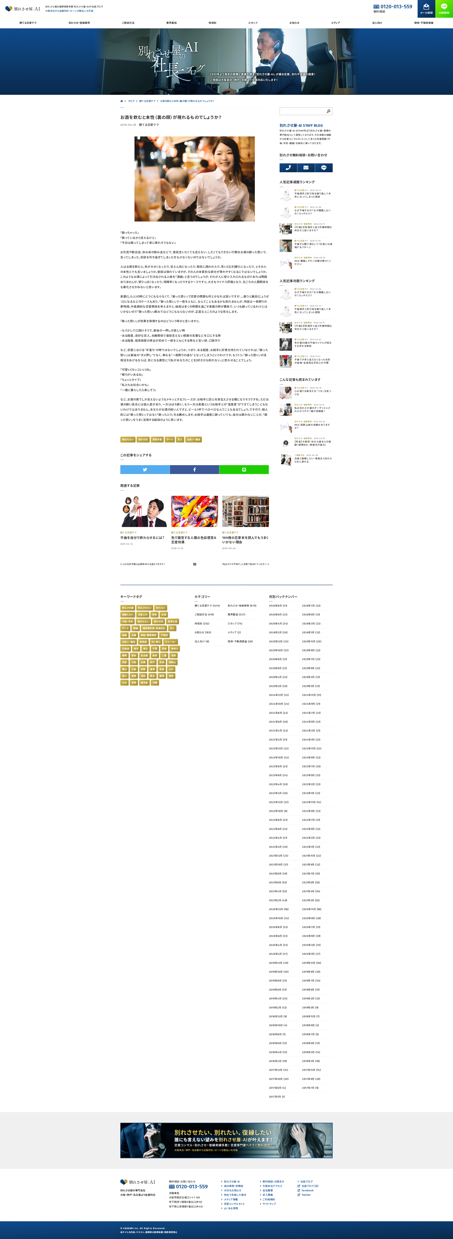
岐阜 (155, 655)
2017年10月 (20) (278, 1079)
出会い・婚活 (193, 439)
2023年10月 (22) (279, 757)
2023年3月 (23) (311, 784)
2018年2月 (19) (278, 1061)
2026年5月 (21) (311, 614)
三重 (164, 655)
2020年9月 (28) (311, 918)
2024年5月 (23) (311, 721)
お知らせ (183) (203, 632)
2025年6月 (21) (278, 668)
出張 (163, 614)
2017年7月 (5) (310, 1087)
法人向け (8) (202, 641)
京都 (124, 662)
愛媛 (133, 676)
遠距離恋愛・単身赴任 (154, 628)
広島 (133, 669)
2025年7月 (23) (311, 659)
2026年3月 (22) (311, 623)
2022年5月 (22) (311, 829)
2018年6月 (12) (278, 1043)
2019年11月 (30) (311, 963)
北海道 (125, 648)
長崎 (171, 676)
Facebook (307, 1190)
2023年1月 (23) (311, 793)
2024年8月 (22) (278, 712)
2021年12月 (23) (278, 855)
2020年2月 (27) (278, 953)
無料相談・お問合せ (273, 1181)
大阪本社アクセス (272, 1186)
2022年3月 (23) (311, 837)
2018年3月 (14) (311, 1052)
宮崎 (133, 682)
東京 (136, 648)
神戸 (152, 662)
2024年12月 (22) (279, 695)
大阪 (133, 662)
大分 (124, 682)
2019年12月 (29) (278, 963)
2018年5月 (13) (311, 1043)
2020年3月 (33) (311, 945)
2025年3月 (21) (311, 677)
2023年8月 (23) (278, 766)
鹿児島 (144, 682)
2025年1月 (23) (311, 686)
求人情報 (268, 1194)
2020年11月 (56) (311, 909)
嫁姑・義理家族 (148, 635)
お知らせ (294, 22)
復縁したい (127, 614)
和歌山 (172, 662)
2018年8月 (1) (277, 1034)
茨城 (164, 648)
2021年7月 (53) (311, 873)
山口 (171, 669)
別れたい (160, 608)
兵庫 (143, 662)
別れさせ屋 (127, 608)
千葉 (155, 648)
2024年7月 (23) (311, 712)
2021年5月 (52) (311, 882)
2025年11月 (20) (311, 641)
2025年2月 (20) (278, 686)
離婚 (135, 628)
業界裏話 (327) (236, 614)
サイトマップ (269, 1204)
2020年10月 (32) (279, 918)
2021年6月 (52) (278, 882)
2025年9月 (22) (311, 650)
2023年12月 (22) (278, 748)
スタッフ (252, 22)
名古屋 (144, 655)
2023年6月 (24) (278, 775)
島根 (152, 669)
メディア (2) (234, 632)
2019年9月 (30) (311, 971)
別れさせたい (144, 608)
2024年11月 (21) (311, 695)
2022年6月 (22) (278, 829)
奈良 (161, 662)
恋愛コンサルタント (234, 1204)
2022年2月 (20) (278, 846)
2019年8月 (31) (278, 980)
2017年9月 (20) (311, 1079)
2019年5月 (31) (311, 989)
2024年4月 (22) (278, 730)
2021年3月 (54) (311, 891)
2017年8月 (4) (277, 1087)
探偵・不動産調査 (424, 22)
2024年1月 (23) (311, 739)
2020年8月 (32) (278, 927)
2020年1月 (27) (311, 953)
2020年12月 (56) (278, 909)
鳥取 (143, 669)
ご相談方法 (128, 22)
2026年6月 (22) (278, 614)
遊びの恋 (143, 439)
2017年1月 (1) (277, 1096)
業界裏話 (171, 22)
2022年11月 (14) (311, 802)
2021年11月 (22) (311, 855)
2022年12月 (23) (278, 802)
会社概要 (268, 1190)
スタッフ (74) (235, 623)
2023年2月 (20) (278, 793)
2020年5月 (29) (311, 936)
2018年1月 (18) (311, 1061)
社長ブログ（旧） (310, 1186)
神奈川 (174, 648)
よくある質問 (231, 1208)
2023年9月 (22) (311, 757)
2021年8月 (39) (278, 873)
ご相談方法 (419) (204, 614)
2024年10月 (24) (279, 703)
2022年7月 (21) (311, 820)
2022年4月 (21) (278, 837)
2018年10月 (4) (278, 1025)
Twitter (306, 1194)
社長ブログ (306, 1181)
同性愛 (143, 642)
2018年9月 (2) (310, 1025)
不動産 (164, 635)
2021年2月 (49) (278, 900)
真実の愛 (157, 439)
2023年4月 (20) (278, 784)
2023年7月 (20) (311, 766)
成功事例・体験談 (233, 1186)
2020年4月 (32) (278, 945)
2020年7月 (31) (311, 927)
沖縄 (155, 682)
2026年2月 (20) (278, 632)
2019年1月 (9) (310, 1007)
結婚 (124, 635)
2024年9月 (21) (311, 703)
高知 (143, 676)
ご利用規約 (269, 1199)
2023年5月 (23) (311, 775)
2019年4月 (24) (278, 998)
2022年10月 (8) (278, 811)
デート (170, 439)
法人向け (377, 22)
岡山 (124, 669)
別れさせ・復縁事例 (79, 22)
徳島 (161, 669)
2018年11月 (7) (311, 1016)
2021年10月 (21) (278, 864)
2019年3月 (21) (311, 998)
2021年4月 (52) (278, 891)
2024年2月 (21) (278, 739)
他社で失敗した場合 (235, 1194)
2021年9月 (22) (311, 864)
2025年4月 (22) (278, 677)
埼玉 (145, 648)
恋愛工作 (143, 614)
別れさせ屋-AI (232, 1181)
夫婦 (133, 635)
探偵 (154, 614)
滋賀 (173, 655)
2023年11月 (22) (311, 748)
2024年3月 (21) (311, 730)
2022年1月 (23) (311, 846)
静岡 (124, 655)
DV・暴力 (156, 642)
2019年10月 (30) (278, 971)
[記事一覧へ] (194, 564)
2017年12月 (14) (278, 1070)
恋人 (180, 439)
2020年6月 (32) (278, 936)
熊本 (152, 676)
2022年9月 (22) (311, 811)
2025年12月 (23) (278, 641)
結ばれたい (128, 439)
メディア (335, 22)
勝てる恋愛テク (27, 22)
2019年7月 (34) (311, 980)
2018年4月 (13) (278, 1052)
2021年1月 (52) (311, 900)
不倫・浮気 (127, 621)
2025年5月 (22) (311, 668)
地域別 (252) (202, 623)
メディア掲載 (231, 1199)
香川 (124, 676)
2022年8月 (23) (278, 820)
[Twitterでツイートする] (145, 469)
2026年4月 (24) (278, 623)
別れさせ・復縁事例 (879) (242, 605)
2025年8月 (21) (278, 659)
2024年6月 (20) (278, 721)
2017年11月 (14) (311, 1070)
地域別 (212, 22)
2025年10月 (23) (278, 650)
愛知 (133, 655)
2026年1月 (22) (311, 632)
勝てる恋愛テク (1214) (207, 605)
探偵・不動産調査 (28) (240, 641)
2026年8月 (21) (278, 605)
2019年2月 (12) (278, 1007)
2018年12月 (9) (278, 1016)
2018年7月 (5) (310, 1034)
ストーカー (170, 642)
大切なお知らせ (232, 1190)
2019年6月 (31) (278, 989)
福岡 (161, 676)
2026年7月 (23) (311, 605)
